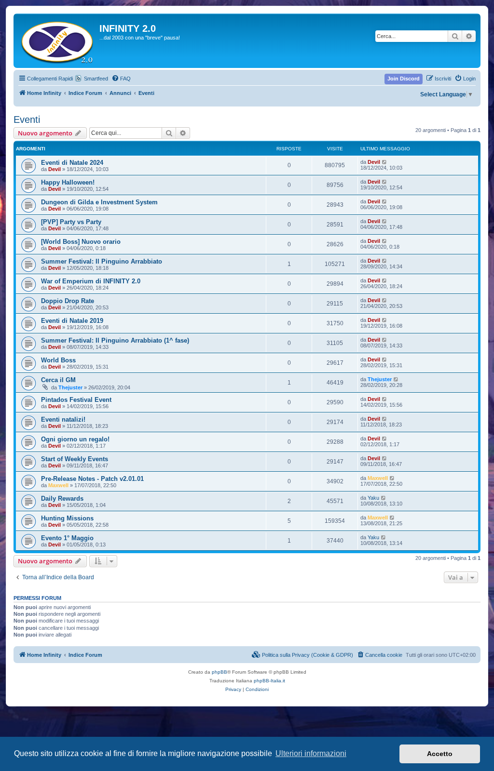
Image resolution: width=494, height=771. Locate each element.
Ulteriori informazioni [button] (310, 753)
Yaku (373, 498)
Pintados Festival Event (76, 399)
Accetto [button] (440, 754)
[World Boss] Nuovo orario (81, 241)
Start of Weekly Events (74, 459)
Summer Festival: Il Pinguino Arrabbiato (101, 261)
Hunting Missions (67, 518)
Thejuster (70, 387)
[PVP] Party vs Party (71, 222)
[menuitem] (121, 78)
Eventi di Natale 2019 (72, 320)
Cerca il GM (58, 380)
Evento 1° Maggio (67, 538)
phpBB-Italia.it (269, 680)
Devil (54, 169)
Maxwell (58, 485)
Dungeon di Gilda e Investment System (99, 202)
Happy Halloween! (68, 182)
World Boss (58, 360)
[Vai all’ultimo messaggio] (385, 162)
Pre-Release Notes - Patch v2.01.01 (92, 478)
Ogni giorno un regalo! (75, 439)
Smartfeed (96, 78)
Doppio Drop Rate (67, 301)
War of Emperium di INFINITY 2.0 (90, 281)
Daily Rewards (62, 498)
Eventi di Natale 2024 (72, 162)
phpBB (219, 672)
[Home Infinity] (57, 41)
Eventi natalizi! (63, 419)
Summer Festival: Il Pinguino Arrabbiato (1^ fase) (115, 340)
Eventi (27, 119)
